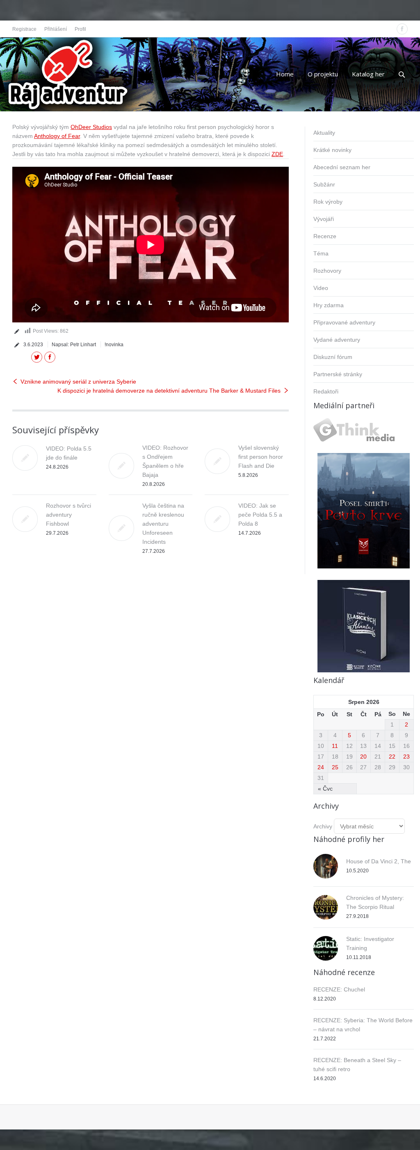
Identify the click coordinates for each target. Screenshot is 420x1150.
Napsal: (74, 344)
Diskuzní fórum (332, 357)
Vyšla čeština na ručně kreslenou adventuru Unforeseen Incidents (163, 523)
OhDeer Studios (91, 127)
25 (335, 767)
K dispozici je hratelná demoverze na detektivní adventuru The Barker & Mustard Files (169, 390)
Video (320, 288)
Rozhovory (327, 270)
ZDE (277, 154)
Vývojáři (323, 219)
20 (363, 756)
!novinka (114, 344)
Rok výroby (327, 201)
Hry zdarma (328, 305)
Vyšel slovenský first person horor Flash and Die (260, 456)
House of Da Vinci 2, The (378, 861)
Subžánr (324, 184)
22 (392, 756)
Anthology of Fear (57, 136)
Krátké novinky (332, 150)
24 (320, 767)
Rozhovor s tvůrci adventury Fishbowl (68, 514)
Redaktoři (325, 391)
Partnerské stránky (337, 374)
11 (335, 746)
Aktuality (324, 132)
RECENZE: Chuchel (339, 989)
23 (406, 756)
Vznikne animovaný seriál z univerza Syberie (78, 381)
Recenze (324, 236)
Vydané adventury (336, 339)
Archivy (322, 826)
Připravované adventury (344, 322)
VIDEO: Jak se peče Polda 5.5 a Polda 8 (260, 514)
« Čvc (325, 788)
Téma (321, 253)
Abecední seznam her (341, 167)
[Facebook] (402, 28)
